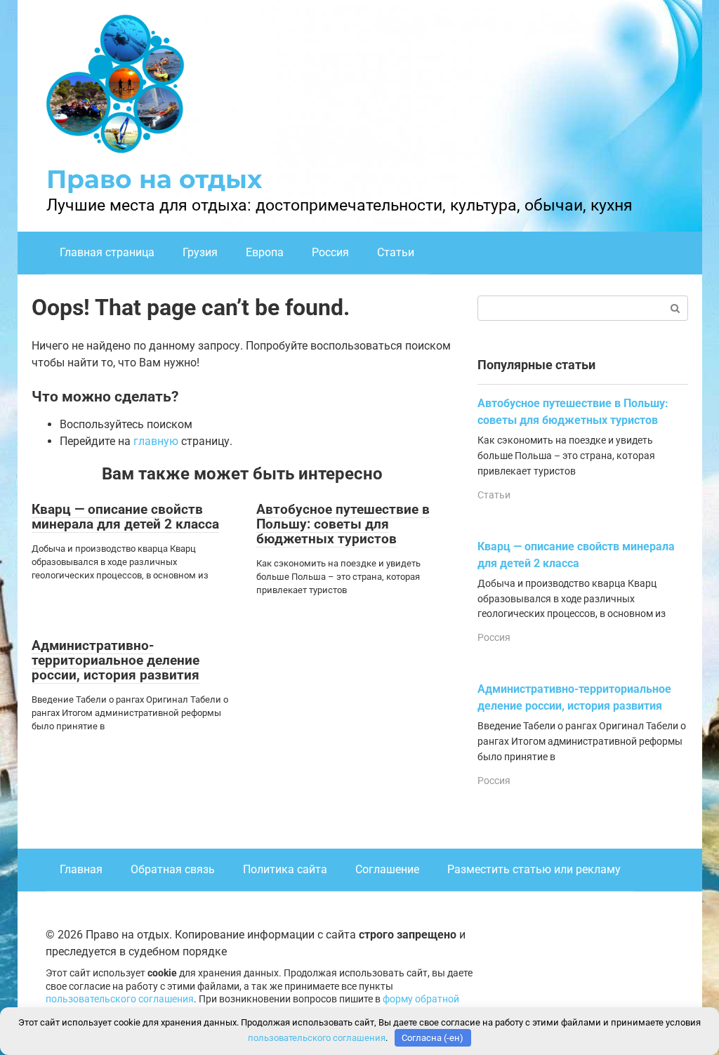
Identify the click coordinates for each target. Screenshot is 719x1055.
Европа (265, 252)
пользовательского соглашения (120, 999)
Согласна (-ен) (432, 1038)
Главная (81, 869)
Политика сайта (285, 869)
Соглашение (387, 869)
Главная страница (107, 252)
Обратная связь (173, 869)
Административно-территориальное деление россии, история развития (115, 660)
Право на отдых (154, 179)
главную (155, 441)
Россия (330, 252)
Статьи (395, 252)
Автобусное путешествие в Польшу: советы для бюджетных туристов (343, 524)
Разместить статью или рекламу (534, 869)
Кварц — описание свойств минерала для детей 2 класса (125, 516)
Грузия (200, 252)
